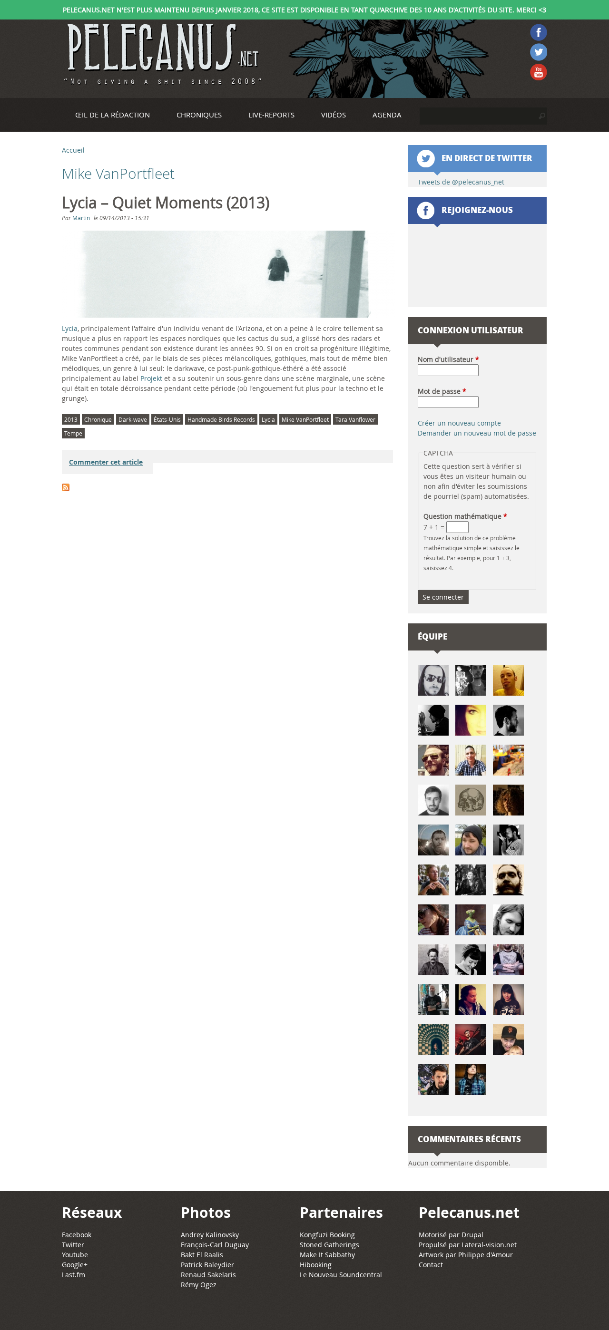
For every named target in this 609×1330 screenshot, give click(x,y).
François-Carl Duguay (215, 1244)
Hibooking (316, 1264)
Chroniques (199, 114)
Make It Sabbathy (327, 1254)
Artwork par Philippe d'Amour (466, 1254)
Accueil (73, 150)
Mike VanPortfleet (305, 419)
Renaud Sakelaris (208, 1274)
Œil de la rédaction (112, 114)
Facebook (76, 1234)
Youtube (75, 1254)
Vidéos (333, 114)
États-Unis (167, 419)
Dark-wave (132, 419)
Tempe (73, 433)
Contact (431, 1264)
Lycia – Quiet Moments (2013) (165, 203)
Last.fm (73, 1274)
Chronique (98, 419)
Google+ (75, 1264)
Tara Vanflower (355, 419)
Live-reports (271, 114)
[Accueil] (162, 54)
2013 (71, 419)
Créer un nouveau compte (459, 422)
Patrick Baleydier (207, 1264)
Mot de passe (442, 391)
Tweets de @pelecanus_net (461, 181)
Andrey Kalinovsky (210, 1234)
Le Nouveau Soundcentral (341, 1274)
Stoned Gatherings (329, 1244)
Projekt (151, 378)
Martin (81, 218)
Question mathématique (465, 516)
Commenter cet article (106, 461)
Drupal (472, 1234)
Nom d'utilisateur (448, 359)
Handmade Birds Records (221, 419)
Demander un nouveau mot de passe (477, 432)
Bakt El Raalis (202, 1254)
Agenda (387, 114)
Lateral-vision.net (489, 1244)
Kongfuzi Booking (327, 1234)
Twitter (73, 1244)
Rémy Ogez (198, 1284)
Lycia (70, 328)
